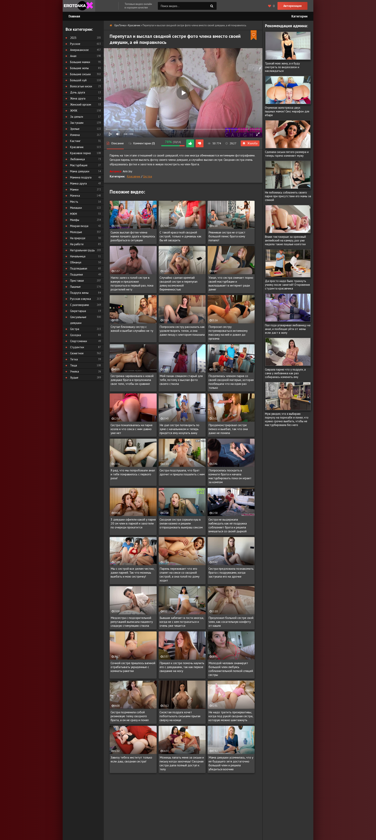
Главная (74, 16)
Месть (74, 201)
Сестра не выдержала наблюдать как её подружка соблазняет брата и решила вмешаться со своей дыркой (228, 525)
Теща (73, 365)
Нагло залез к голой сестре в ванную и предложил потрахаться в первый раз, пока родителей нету (132, 283)
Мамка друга (78, 183)
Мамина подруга (80, 177)
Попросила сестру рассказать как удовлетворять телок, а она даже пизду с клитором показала (182, 330)
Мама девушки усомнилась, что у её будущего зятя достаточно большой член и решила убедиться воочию (231, 763)
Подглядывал (78, 268)
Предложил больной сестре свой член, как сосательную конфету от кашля (231, 622)
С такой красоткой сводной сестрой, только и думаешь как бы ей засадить (180, 236)
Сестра (147, 176)
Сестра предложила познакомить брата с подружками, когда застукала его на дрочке (231, 572)
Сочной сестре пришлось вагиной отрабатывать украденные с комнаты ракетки (133, 667)
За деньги (76, 116)
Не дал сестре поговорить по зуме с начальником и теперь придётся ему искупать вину (179, 429)
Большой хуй (78, 80)
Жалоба (252, 143)
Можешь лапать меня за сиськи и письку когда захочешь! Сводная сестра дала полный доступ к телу (182, 763)
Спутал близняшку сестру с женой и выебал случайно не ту (132, 329)
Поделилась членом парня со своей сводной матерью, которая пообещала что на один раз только (231, 382)
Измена (75, 135)
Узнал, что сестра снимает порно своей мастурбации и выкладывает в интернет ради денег (231, 283)
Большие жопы (79, 68)
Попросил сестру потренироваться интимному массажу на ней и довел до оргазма (228, 332)
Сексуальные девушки (78, 320)
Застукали (76, 123)
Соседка (75, 335)
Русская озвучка (80, 299)
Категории (299, 16)
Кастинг (75, 141)
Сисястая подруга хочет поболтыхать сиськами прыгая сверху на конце (180, 716)
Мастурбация (78, 165)
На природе (77, 238)
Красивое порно (80, 153)
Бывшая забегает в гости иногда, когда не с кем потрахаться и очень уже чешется (182, 622)
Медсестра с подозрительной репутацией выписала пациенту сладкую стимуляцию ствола (132, 622)
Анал (73, 56)
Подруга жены (79, 293)
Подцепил (76, 274)
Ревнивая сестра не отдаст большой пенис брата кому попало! (227, 236)
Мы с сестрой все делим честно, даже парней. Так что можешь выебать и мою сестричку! (132, 572)
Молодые (76, 232)
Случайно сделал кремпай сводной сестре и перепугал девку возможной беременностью (178, 283)
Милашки (76, 208)
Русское (75, 44)
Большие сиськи (80, 74)
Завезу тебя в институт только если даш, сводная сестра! (131, 759)
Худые (74, 377)
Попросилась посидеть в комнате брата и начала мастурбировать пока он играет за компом (230, 476)
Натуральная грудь (82, 250)
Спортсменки (78, 341)
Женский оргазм (80, 104)
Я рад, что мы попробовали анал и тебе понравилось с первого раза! (133, 474)
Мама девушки (79, 171)
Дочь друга (77, 92)
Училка (74, 371)
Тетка (74, 359)
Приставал (77, 280)
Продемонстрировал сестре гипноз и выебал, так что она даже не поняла (228, 429)
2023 (73, 38)
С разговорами (79, 305)
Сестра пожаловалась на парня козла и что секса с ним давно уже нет (131, 429)
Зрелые (75, 129)
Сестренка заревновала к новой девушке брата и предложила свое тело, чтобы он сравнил (132, 380)
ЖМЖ (73, 110)
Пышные (75, 286)
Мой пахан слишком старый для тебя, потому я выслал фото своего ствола (181, 380)
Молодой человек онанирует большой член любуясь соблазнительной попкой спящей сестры (231, 669)
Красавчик (133, 176)
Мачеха (75, 195)
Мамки (74, 189)
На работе (77, 244)
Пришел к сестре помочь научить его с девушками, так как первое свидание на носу (182, 667)
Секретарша (78, 311)
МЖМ (73, 214)
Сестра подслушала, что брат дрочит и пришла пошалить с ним (182, 472)
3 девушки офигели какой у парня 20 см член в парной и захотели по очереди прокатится (133, 523)
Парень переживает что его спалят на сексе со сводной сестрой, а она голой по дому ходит (179, 574)
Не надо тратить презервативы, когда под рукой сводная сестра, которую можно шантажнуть (231, 716)
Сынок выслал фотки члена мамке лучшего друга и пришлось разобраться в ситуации (133, 236)
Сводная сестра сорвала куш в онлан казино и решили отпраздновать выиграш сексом (181, 523)
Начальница (77, 256)
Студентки (77, 347)
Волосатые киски (81, 86)
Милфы (74, 220)
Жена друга (77, 98)
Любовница (77, 159)
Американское (79, 50)
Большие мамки (80, 62)
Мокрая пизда (79, 226)
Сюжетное (77, 353)
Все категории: (79, 29)
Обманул (75, 262)
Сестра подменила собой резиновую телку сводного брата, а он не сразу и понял (130, 716)
